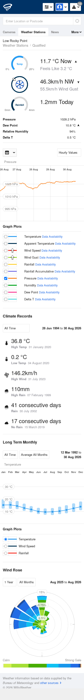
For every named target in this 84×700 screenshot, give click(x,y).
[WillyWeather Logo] (10, 7)
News (55, 32)
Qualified (39, 45)
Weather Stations (33, 32)
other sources (49, 683)
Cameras (9, 32)
